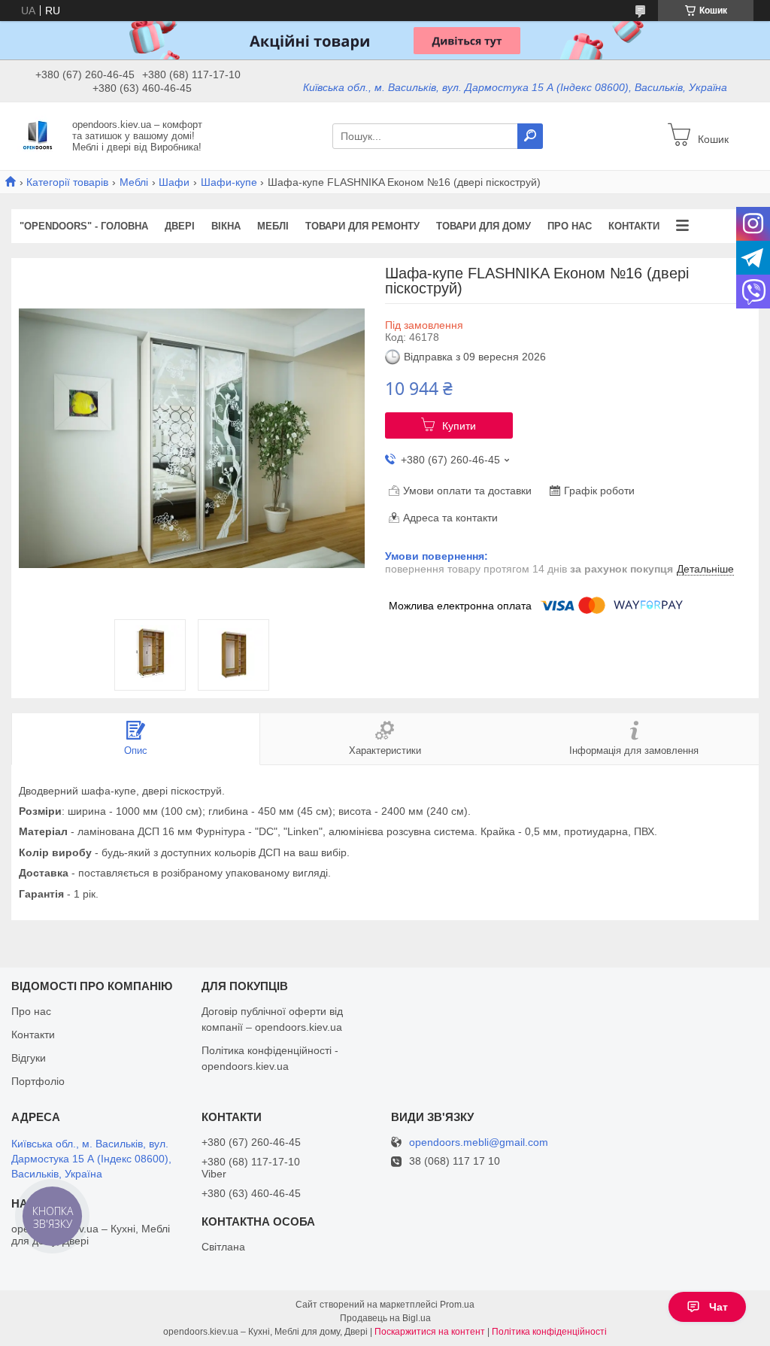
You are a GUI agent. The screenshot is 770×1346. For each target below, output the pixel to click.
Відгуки (28, 1058)
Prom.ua (457, 1304)
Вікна (226, 226)
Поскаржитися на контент (429, 1331)
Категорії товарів (67, 182)
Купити (459, 426)
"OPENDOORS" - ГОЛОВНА (84, 226)
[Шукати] (530, 136)
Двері (180, 226)
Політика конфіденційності (549, 1331)
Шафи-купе (229, 182)
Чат (718, 1307)
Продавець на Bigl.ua (385, 1318)
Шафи (174, 182)
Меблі (134, 182)
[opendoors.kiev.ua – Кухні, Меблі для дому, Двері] (37, 135)
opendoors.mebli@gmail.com (478, 1142)
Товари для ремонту (362, 226)
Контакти (633, 226)
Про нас (569, 226)
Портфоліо (38, 1081)
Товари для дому (483, 226)
